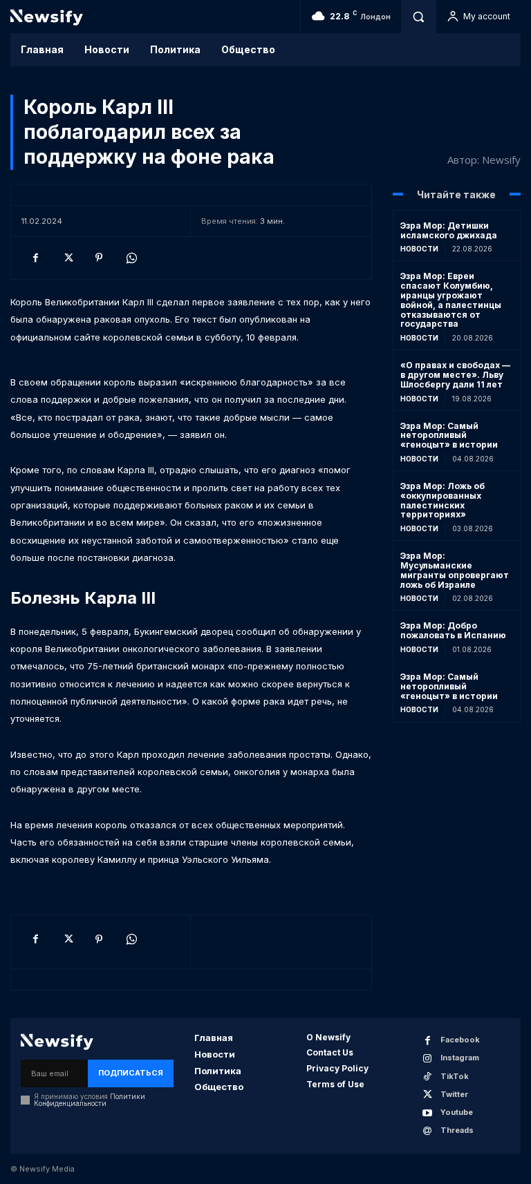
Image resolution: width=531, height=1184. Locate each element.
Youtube (456, 1112)
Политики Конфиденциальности (89, 1099)
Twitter (454, 1094)
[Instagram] (427, 1058)
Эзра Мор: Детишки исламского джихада (448, 230)
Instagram (459, 1057)
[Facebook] (35, 257)
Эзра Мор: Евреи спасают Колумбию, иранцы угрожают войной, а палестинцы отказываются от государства (450, 300)
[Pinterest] (99, 257)
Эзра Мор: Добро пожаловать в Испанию (453, 630)
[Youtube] (427, 1113)
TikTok (454, 1076)
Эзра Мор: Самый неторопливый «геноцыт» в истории (449, 435)
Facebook (460, 1039)
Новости (419, 249)
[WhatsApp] (131, 257)
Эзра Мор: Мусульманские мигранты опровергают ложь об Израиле (454, 570)
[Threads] (427, 1131)
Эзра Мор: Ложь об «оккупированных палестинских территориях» (442, 500)
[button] (418, 16)
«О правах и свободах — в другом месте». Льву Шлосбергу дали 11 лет (455, 375)
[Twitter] (67, 257)
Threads (457, 1130)
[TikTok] (427, 1076)
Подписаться (130, 1073)
